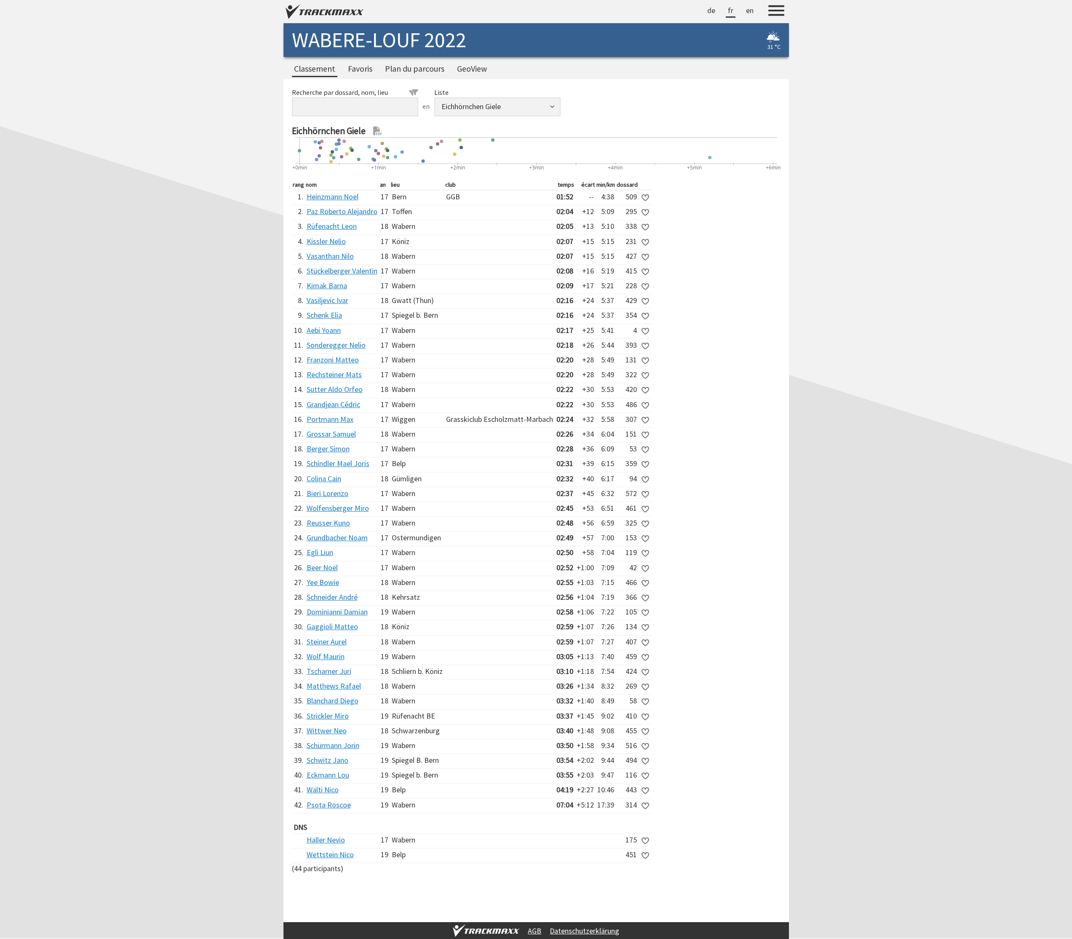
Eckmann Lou (328, 775)
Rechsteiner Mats (334, 374)
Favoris (360, 69)
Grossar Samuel (331, 434)
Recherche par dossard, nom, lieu (340, 92)
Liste (441, 92)
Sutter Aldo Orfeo (335, 389)
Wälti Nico (323, 789)
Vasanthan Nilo (330, 256)
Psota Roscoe (329, 805)
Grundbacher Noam (337, 537)
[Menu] (776, 12)
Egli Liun (320, 552)
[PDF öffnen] (377, 131)
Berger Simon (328, 448)
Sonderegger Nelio (336, 345)
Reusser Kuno (328, 523)
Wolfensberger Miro (338, 508)
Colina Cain (324, 478)
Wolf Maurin (326, 656)
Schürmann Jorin (333, 745)
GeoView (472, 69)
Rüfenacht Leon (332, 226)
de (711, 10)
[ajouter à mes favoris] (645, 198)
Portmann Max (330, 419)
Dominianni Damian (337, 612)
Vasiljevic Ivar (327, 300)
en (750, 10)
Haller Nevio (326, 840)
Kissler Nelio (326, 241)
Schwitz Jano (327, 760)
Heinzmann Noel (332, 196)
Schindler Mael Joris (338, 463)
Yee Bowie (323, 582)
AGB (534, 931)
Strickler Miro (328, 716)
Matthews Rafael (334, 686)
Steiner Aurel (327, 642)
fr (730, 10)
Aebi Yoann (324, 330)
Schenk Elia (324, 315)
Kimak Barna (327, 285)
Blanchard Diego (332, 701)
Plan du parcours (414, 69)
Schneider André (332, 597)
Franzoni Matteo (333, 360)
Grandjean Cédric (333, 404)
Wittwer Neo (327, 730)
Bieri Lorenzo (327, 493)
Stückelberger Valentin (342, 271)
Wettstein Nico (330, 854)
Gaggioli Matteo (332, 626)
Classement (314, 69)
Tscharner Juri (329, 671)
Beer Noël (322, 567)
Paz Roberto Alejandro (342, 211)
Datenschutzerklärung (584, 931)
